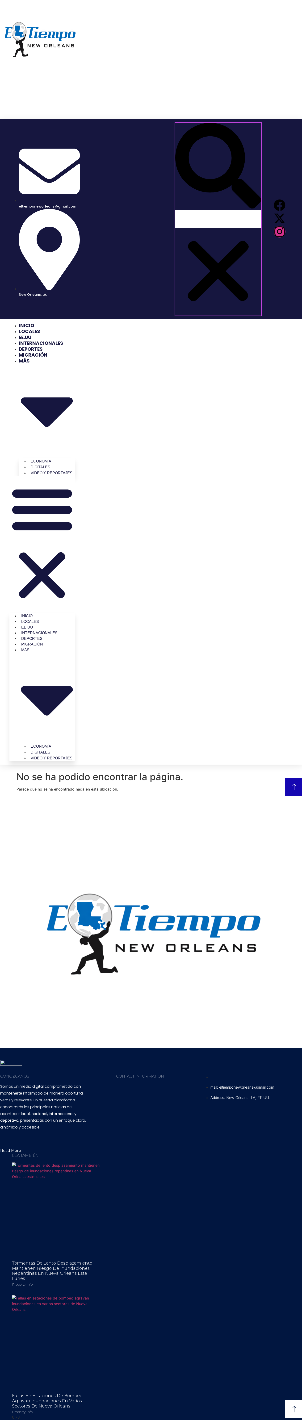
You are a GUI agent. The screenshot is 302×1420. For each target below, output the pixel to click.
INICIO (26, 325)
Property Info (22, 1284)
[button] (218, 166)
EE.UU (25, 337)
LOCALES (29, 331)
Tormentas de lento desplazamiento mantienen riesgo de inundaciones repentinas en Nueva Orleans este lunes (52, 1271)
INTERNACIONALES (41, 343)
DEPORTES (31, 349)
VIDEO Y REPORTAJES (51, 473)
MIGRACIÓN (33, 355)
